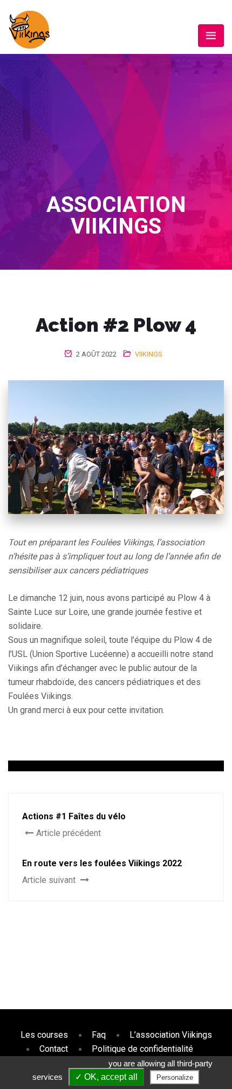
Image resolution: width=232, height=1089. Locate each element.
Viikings (148, 354)
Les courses (44, 1035)
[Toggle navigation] (211, 35)
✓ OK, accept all (106, 1076)
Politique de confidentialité (142, 1049)
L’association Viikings (170, 1035)
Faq (99, 1035)
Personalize (174, 1077)
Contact (53, 1049)
